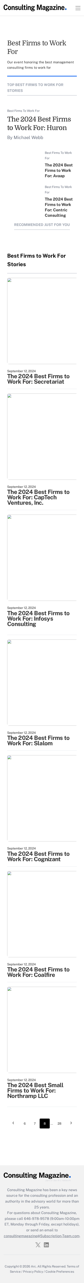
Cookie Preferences (59, 1271)
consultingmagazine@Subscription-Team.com (42, 1236)
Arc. (34, 1266)
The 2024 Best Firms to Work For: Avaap (59, 170)
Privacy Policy (33, 1271)
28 (59, 1123)
